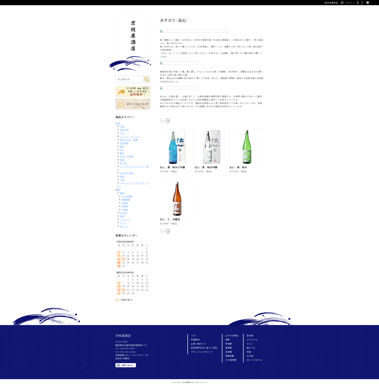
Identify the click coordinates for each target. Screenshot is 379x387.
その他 (249, 356)
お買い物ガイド (198, 343)
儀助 (122, 146)
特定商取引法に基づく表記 (204, 347)
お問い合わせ (127, 365)
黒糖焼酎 (125, 199)
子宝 (122, 133)
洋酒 (248, 352)
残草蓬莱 (124, 143)
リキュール (125, 219)
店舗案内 (195, 339)
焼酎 (122, 192)
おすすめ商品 (232, 335)
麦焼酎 (124, 206)
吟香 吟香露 (126, 156)
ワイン (123, 222)
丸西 (122, 179)
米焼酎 (124, 202)
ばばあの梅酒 (126, 172)
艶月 (122, 153)
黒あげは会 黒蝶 (129, 139)
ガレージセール (254, 360)
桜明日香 (124, 129)
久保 (122, 126)
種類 (117, 189)
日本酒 (123, 212)
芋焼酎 (124, 209)
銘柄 (117, 123)
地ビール (124, 226)
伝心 (122, 149)
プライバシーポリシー (202, 352)
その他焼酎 (127, 196)
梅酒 (122, 216)
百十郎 (123, 163)
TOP (193, 335)
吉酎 (122, 176)
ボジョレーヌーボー (130, 136)
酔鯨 (122, 159)
